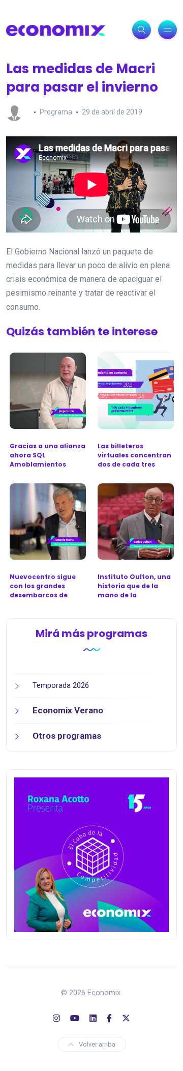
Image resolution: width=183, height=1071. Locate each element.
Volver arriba (97, 1044)
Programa (56, 112)
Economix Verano (68, 710)
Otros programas (67, 736)
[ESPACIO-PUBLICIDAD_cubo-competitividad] (91, 854)
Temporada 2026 (61, 685)
